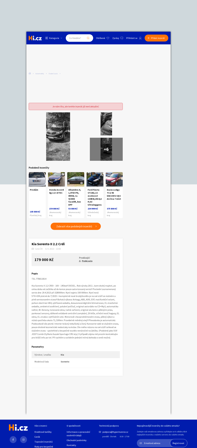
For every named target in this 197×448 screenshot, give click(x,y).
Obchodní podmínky (76, 440)
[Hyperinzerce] (35, 38)
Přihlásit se (131, 38)
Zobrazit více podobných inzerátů (74, 226)
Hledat (88, 38)
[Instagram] (23, 439)
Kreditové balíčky (42, 431)
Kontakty (71, 445)
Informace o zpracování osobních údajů (78, 433)
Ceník (37, 436)
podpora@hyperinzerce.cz (115, 431)
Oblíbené (100, 38)
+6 (106, 149)
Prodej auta (87, 261)
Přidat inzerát (158, 38)
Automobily (39, 73)
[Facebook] (13, 439)
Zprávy (115, 38)
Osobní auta (53, 73)
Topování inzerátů (43, 441)
